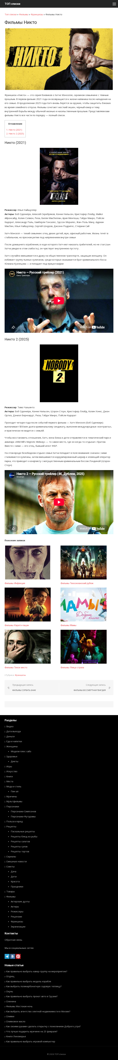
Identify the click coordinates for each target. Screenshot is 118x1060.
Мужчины (11, 796)
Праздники (17, 886)
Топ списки (11, 14)
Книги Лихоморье (16, 1036)
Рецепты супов (19, 846)
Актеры (15, 906)
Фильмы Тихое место (16, 667)
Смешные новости (16, 861)
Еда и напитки (14, 741)
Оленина (11, 1001)
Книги (9, 776)
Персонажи (12, 806)
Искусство (11, 771)
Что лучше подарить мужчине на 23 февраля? (31, 1031)
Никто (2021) (14, 129)
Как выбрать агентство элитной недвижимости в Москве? (38, 1011)
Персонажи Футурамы (23, 816)
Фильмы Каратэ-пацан (17, 625)
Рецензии (16, 916)
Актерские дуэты (20, 901)
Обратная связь (13, 939)
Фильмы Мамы (68, 625)
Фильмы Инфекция (15, 583)
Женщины (12, 746)
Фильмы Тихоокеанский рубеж (77, 583)
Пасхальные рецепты (23, 831)
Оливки (10, 1016)
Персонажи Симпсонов (23, 811)
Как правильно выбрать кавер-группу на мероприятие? (36, 971)
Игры (9, 766)
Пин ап (14, 791)
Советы (10, 866)
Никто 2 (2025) (15, 133)
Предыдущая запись (24, 687)
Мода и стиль (13, 786)
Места (9, 781)
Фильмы (23, 14)
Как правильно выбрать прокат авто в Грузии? (32, 996)
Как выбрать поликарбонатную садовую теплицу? (34, 986)
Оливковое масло (15, 1021)
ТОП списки (12, 3)
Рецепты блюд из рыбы (24, 836)
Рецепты (11, 826)
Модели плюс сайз (21, 751)
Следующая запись (90, 687)
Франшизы (37, 14)
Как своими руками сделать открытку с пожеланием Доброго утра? (43, 1026)
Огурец (10, 976)
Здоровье (11, 756)
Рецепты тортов (20, 851)
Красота (15, 881)
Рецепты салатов (20, 841)
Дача (13, 871)
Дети (14, 876)
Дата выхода (13, 731)
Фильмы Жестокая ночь (19, 1006)
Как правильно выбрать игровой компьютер (30, 1041)
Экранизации (18, 926)
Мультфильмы (14, 801)
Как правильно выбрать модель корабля (28, 981)
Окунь (9, 991)
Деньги (10, 736)
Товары (10, 891)
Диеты (14, 761)
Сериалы (11, 856)
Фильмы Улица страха (72, 667)
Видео (10, 726)
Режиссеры (17, 911)
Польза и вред (14, 821)
